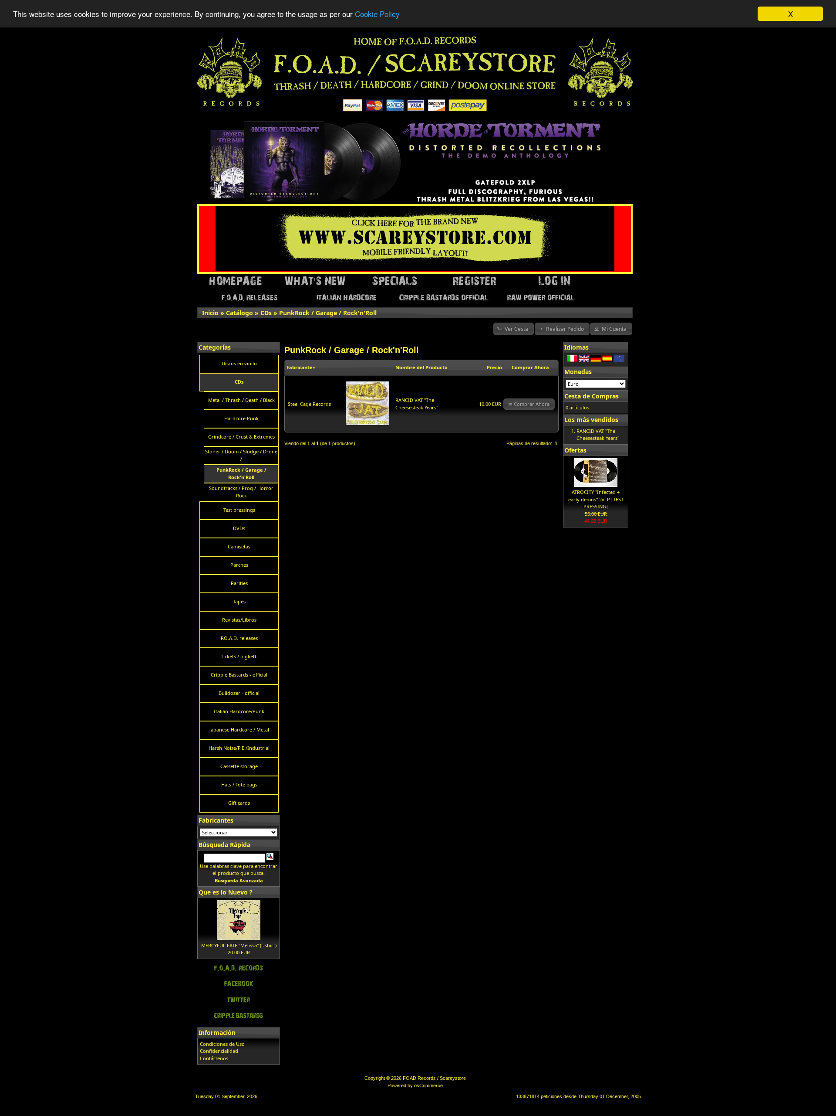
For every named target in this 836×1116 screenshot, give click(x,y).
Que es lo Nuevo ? (226, 892)
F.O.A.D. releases (239, 638)
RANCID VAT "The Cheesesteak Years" (416, 404)
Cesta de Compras (591, 396)
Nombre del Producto (421, 367)
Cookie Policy (377, 14)
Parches (239, 564)
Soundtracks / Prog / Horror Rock (241, 492)
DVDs (239, 528)
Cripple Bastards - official (239, 674)
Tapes (239, 601)
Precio (494, 367)
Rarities (239, 583)
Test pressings (239, 510)
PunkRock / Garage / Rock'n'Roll (328, 313)
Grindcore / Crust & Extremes (241, 436)
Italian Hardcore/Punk (239, 711)
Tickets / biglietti (239, 656)
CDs (266, 313)
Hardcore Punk (241, 418)
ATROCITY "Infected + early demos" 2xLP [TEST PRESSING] (596, 499)
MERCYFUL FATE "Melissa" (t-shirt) (238, 945)
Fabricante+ (301, 367)
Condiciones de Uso (222, 1044)
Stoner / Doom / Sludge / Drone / (241, 455)
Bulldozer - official (239, 693)
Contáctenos (214, 1058)
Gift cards (239, 803)
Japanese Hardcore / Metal (239, 729)
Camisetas (239, 546)
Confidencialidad (219, 1051)
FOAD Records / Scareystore (434, 1078)
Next (626, 124)
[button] (513, 329)
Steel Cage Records (309, 404)
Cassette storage (239, 766)
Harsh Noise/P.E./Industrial (239, 748)
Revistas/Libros (239, 619)
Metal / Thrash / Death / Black (241, 400)
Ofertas (575, 450)
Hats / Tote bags (239, 784)
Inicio (210, 313)
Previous (199, 124)
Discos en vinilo (239, 363)
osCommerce (428, 1085)
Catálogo (239, 313)
